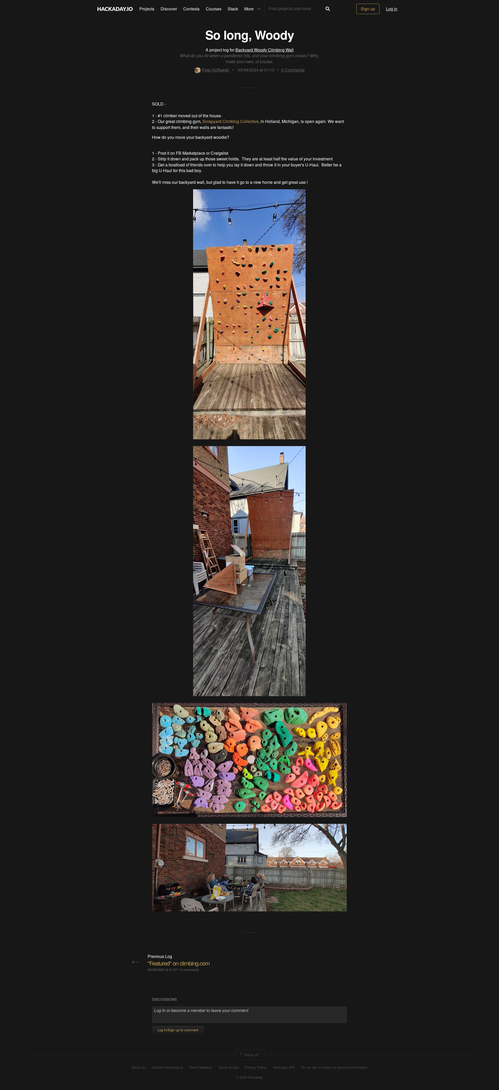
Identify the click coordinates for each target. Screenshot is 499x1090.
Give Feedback (200, 1067)
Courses (213, 9)
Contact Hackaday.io (167, 1067)
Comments (293, 70)
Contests (191, 9)
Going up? (251, 1054)
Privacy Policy (256, 1067)
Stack (233, 9)
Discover (169, 9)
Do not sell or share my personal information (334, 1067)
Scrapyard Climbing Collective (230, 121)
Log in (391, 9)
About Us (139, 1067)
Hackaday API (284, 1067)
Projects (146, 9)
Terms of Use (228, 1067)
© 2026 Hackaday (249, 1077)
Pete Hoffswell (215, 70)
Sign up (368, 9)
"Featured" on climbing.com (178, 963)
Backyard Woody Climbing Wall (264, 50)
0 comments (190, 969)
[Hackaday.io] (115, 9)
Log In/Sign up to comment (177, 1029)
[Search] (328, 9)
